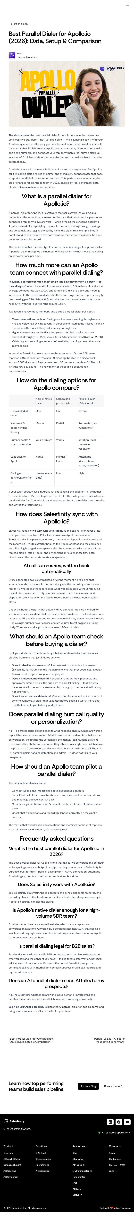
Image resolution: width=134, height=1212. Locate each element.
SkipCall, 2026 (93, 337)
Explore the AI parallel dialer (62, 1007)
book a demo (91, 1007)
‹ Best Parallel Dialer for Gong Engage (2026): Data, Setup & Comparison (31, 1040)
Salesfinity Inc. (19, 1207)
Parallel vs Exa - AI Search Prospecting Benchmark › (109, 1040)
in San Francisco (122, 1207)
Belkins (80, 295)
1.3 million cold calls (85, 286)
